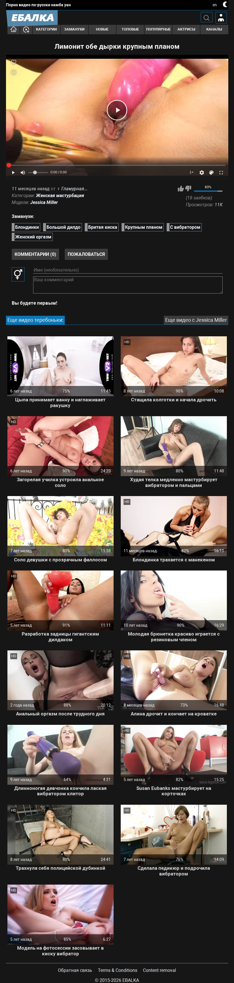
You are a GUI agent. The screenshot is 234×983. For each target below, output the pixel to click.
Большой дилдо (63, 227)
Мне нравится (181, 188)
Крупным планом (143, 227)
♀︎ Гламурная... (72, 188)
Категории (46, 29)
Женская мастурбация (60, 195)
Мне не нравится (188, 188)
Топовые (130, 29)
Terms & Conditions (117, 970)
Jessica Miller (44, 202)
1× (191, 172)
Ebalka (130, 980)
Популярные (158, 29)
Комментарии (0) (35, 254)
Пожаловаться (86, 254)
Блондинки (27, 227)
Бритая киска (102, 227)
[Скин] (211, 172)
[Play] (117, 110)
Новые (102, 29)
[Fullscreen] (221, 172)
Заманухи (74, 29)
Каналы (214, 29)
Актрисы (186, 29)
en (215, 5)
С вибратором (185, 227)
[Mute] (23, 172)
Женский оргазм (33, 237)
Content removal (159, 970)
